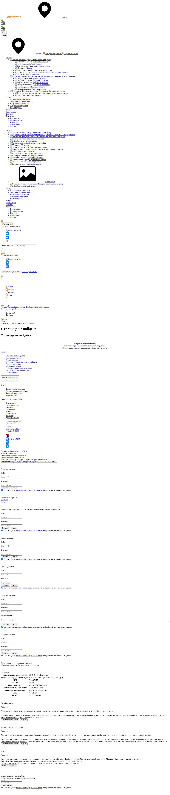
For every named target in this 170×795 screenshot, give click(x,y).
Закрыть (24, 720)
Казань (37, 307)
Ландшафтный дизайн (19, 106)
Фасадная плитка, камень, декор (55, 93)
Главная (11, 286)
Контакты (9, 114)
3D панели (30, 68)
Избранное (8, 224)
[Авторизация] (2, 281)
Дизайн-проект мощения (20, 99)
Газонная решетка (38, 87)
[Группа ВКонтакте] (7, 239)
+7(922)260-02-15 (71, 54)
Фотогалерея (11, 112)
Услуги (8, 97)
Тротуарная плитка (39, 78)
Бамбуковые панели (40, 62)
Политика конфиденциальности (13, 455)
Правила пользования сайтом (12, 457)
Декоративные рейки (42, 66)
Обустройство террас (42, 85)
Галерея (11, 292)
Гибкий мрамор (35, 64)
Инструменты (33, 74)
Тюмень (10, 307)
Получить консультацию (10, 272)
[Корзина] (2, 221)
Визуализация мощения (19, 104)
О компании (15, 124)
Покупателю (15, 118)
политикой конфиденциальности (29, 490)
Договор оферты (12, 418)
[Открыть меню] (3, 34)
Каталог (9, 58)
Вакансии (14, 122)
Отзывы (13, 127)
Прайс (8, 110)
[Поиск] (3, 252)
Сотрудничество (16, 120)
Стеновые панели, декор (41, 60)
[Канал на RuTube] (7, 437)
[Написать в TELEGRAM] (3, 30)
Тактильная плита (38, 89)
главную (77, 348)
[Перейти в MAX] (13, 439)
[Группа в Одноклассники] (7, 241)
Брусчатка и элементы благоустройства (59, 76)
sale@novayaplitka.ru (53, 54)
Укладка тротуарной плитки (21, 101)
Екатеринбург (19, 307)
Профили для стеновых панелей (55, 72)
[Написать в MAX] (13, 230)
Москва (4, 307)
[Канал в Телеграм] (7, 235)
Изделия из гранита (40, 83)
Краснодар (44, 307)
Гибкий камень (35, 95)
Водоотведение (16, 108)
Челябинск (30, 307)
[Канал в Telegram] (7, 263)
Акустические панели (43, 70)
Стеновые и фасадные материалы (52, 91)
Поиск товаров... (7, 245)
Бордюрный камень (40, 81)
